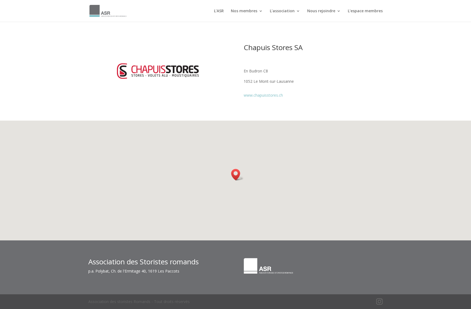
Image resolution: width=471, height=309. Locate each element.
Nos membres (244, 11)
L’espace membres (365, 11)
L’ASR (219, 11)
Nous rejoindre (321, 11)
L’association (282, 11)
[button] (237, 174)
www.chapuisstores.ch (263, 95)
